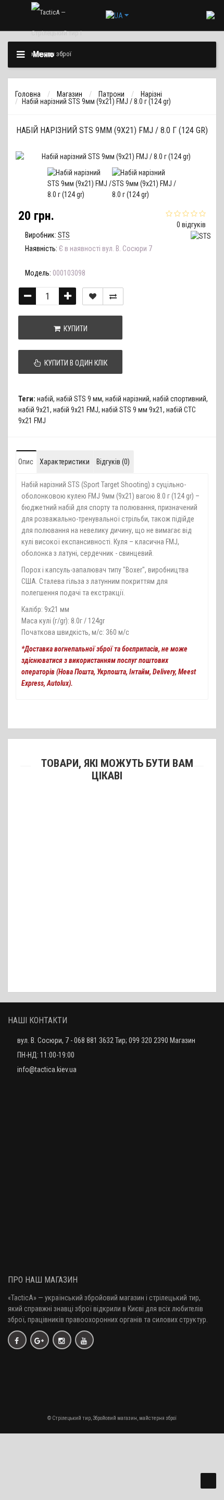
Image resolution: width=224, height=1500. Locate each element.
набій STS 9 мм (79, 399)
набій (45, 399)
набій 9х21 (34, 410)
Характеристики (65, 462)
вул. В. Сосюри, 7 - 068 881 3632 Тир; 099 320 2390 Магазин (106, 1040)
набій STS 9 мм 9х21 (132, 410)
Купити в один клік (74, 363)
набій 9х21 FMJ (75, 410)
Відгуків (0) (113, 462)
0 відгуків (191, 224)
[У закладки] (92, 296)
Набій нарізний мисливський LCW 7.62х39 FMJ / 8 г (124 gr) (112, 968)
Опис (25, 462)
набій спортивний (179, 399)
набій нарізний (127, 399)
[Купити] (87, 840)
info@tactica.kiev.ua (47, 1069)
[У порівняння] (113, 296)
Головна (28, 94)
